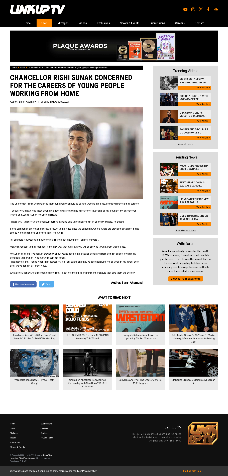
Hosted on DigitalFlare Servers (22, 458)
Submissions (157, 23)
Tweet (49, 284)
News (44, 23)
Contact (199, 23)
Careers (180, 23)
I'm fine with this (192, 471)
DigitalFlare (47, 455)
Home (27, 23)
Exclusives (103, 23)
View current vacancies (185, 278)
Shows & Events (130, 23)
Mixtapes (63, 23)
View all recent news (185, 230)
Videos (83, 23)
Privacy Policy (47, 438)
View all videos (185, 144)
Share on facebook (24, 284)
